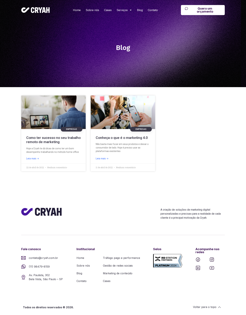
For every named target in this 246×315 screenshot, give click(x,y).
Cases (108, 10)
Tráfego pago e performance (121, 258)
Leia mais (31, 158)
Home (77, 10)
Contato (153, 10)
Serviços (122, 10)
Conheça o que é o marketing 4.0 (122, 138)
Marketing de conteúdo (117, 273)
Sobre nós (92, 10)
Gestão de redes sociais (118, 265)
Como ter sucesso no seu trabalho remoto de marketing (53, 140)
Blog (140, 10)
